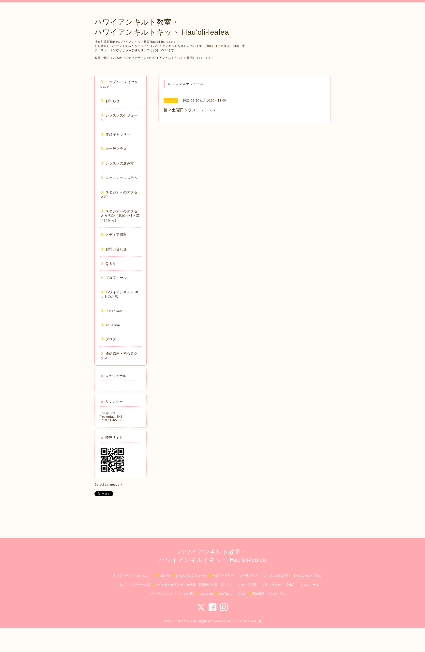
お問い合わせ (116, 249)
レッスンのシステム (121, 178)
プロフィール (116, 278)
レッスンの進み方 (120, 163)
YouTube (113, 325)
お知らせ (113, 101)
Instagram (114, 311)
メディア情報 (116, 235)
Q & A (110, 264)
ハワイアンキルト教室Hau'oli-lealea (200, 621)
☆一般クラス (116, 149)
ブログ (111, 339)
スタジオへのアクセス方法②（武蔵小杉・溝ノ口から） (120, 215)
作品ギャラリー (118, 134)
